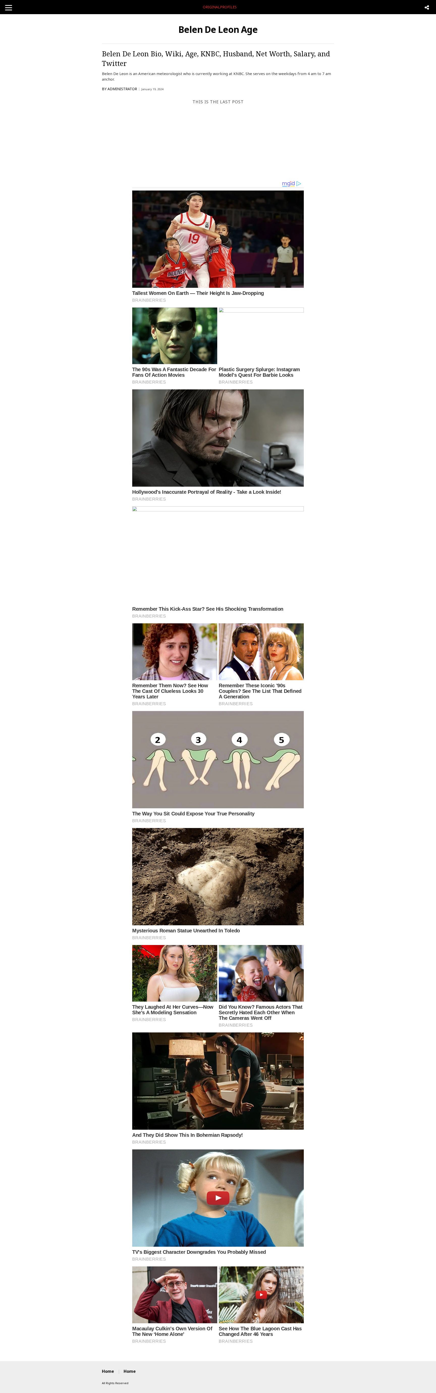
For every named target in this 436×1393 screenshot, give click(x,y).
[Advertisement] (218, 142)
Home (108, 1371)
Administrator (122, 89)
